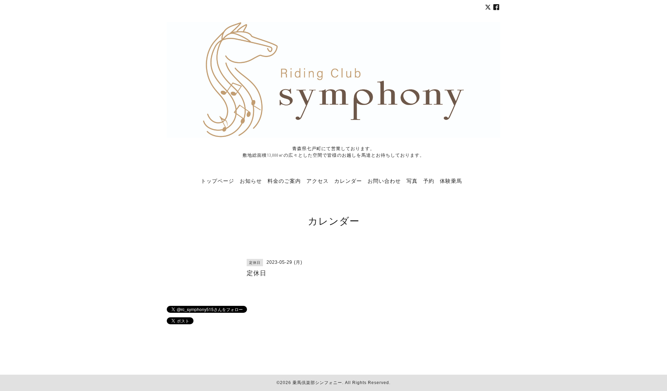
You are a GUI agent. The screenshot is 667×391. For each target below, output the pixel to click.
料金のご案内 (284, 180)
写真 (412, 180)
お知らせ (251, 180)
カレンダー (348, 180)
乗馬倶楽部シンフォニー (317, 382)
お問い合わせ (384, 180)
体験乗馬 (451, 180)
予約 (428, 180)
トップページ (217, 180)
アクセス (317, 180)
